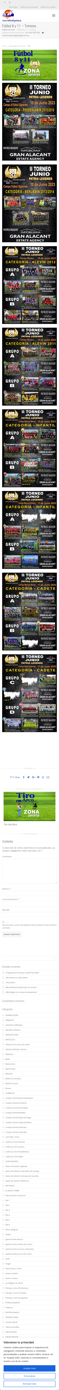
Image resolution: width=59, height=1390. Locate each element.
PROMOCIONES (12, 1317)
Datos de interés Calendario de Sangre (22, 1171)
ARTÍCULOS (10, 1039)
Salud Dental (11, 1332)
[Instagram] (9, 2)
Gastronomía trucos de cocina (18, 1254)
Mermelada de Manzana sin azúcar (21, 987)
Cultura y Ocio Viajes (14, 1156)
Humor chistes (11, 1273)
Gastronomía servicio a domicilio (19, 1249)
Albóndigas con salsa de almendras (21, 992)
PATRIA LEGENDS (12, 1302)
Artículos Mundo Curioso (16, 1049)
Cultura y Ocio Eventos (15, 1142)
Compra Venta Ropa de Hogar (18, 1117)
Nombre (5, 889)
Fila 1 (7, 1200)
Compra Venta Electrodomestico (19, 1098)
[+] (29, 806)
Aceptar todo (29, 1368)
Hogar (8, 1263)
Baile (7, 1059)
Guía (7, 1258)
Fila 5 (7, 1220)
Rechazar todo (29, 1383)
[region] (29, 1364)
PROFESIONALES (12, 1312)
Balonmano (10, 1069)
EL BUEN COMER (12, 1190)
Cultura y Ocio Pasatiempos (17, 1151)
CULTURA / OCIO (12, 1137)
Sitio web (5, 910)
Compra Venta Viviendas (16, 1132)
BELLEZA (9, 1073)
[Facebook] (4, 2)
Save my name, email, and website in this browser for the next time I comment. (29, 926)
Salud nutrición (11, 1336)
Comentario (7, 856)
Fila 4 (7, 1215)
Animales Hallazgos (13, 1025)
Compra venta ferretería (16, 1103)
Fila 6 (7, 1224)
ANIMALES (9, 1020)
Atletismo (9, 1054)
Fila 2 (7, 1205)
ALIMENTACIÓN (11, 1015)
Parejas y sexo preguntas (16, 1297)
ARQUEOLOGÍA (11, 1034)
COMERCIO (10, 1093)
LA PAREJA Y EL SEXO (14, 1283)
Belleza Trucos (11, 1083)
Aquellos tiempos (12, 1030)
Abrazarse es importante (16, 977)
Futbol (8, 1234)
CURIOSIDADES (11, 1161)
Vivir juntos (10, 982)
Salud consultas (12, 1327)
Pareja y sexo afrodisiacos (17, 1288)
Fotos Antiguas (11, 1229)
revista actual (11, 1322)
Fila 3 (7, 1210)
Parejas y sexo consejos (16, 1293)
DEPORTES (22, 46)
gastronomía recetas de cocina (18, 1244)
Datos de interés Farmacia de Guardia (22, 1176)
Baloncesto (10, 1064)
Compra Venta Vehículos (16, 1127)
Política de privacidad (29, 7)
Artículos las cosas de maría (17, 1044)
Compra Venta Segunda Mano (18, 1122)
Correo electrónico (10, 899)
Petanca (9, 1307)
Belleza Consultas (13, 1078)
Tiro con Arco (10, 824)
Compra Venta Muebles (15, 1112)
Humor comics (11, 1278)
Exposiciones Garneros (15, 1195)
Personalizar (29, 1376)
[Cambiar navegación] (54, 15)
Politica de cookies (48, 7)
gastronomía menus (14, 1239)
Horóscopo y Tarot (13, 1268)
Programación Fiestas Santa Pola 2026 (22, 972)
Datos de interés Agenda (16, 1166)
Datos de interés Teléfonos (17, 1181)
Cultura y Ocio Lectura (14, 1146)
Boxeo (8, 1088)
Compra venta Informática (16, 1107)
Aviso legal (13, 7)
